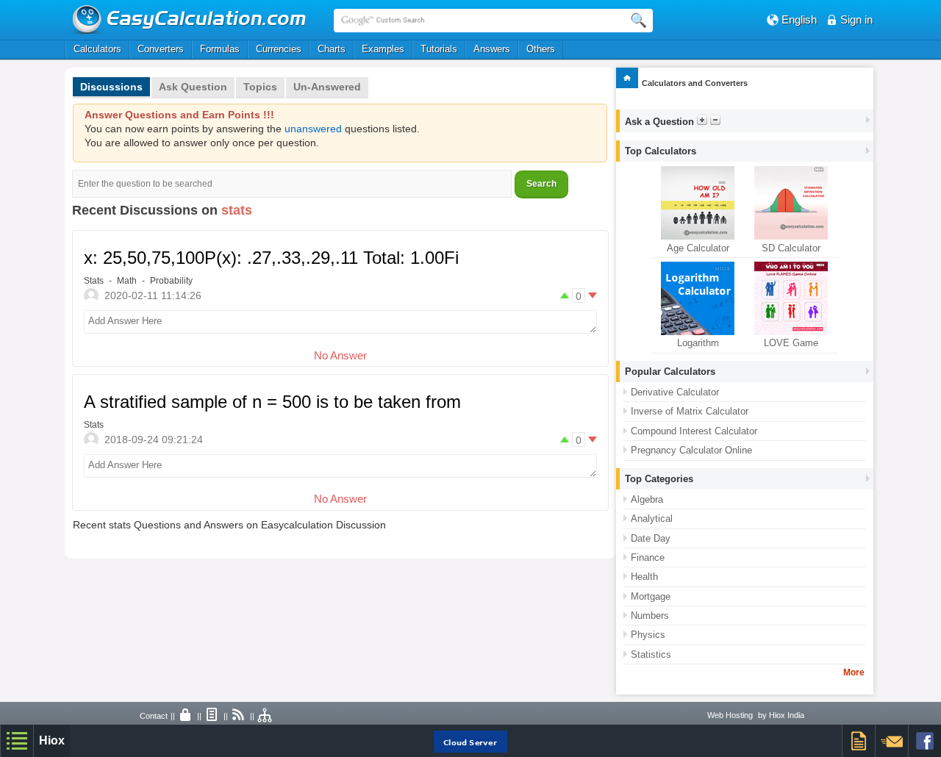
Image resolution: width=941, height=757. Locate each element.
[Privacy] (186, 715)
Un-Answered (327, 87)
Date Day (650, 538)
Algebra (647, 499)
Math (127, 281)
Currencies (278, 48)
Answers (491, 48)
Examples (383, 48)
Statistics (651, 654)
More (854, 672)
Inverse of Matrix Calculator (689, 411)
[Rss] (239, 715)
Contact (154, 715)
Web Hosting (730, 715)
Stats (94, 281)
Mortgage (650, 596)
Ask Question (193, 87)
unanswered (313, 128)
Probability (171, 281)
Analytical (652, 518)
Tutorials (439, 48)
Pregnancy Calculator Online (691, 450)
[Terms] (212, 715)
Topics (260, 87)
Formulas (220, 48)
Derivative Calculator (675, 392)
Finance (648, 557)
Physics (648, 634)
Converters (160, 48)
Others (540, 48)
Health (644, 576)
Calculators (97, 48)
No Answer (340, 355)
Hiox (52, 740)
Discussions (111, 87)
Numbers (650, 615)
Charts (332, 48)
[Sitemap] (265, 715)
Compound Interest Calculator (694, 431)
